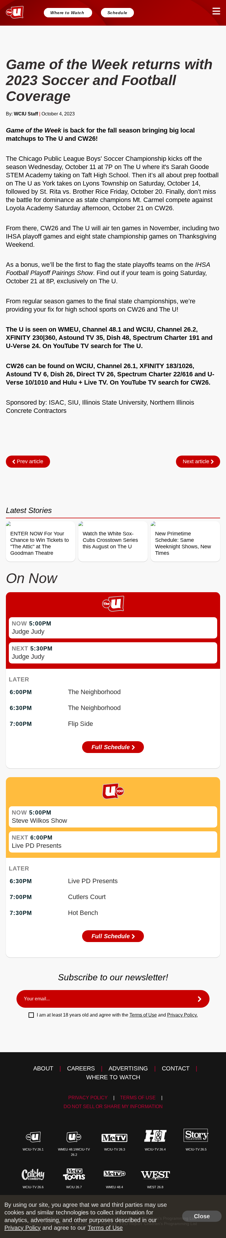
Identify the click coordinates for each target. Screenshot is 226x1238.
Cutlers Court (87, 897)
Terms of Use (143, 1014)
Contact (176, 1068)
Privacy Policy (88, 1097)
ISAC (56, 402)
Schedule (117, 12)
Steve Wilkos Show (39, 820)
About (43, 1068)
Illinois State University (114, 402)
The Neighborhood (94, 692)
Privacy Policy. (182, 1014)
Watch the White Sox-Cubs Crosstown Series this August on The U (110, 540)
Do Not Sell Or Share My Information (113, 1106)
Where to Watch (68, 12)
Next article (197, 461)
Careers (81, 1068)
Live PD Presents (37, 845)
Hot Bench (83, 912)
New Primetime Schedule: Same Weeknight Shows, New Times (183, 543)
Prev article (29, 461)
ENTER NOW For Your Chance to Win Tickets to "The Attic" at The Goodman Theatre (39, 543)
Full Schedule (112, 747)
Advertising (128, 1068)
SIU (73, 402)
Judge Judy (28, 631)
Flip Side (80, 723)
